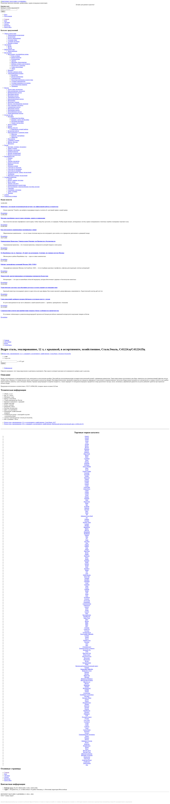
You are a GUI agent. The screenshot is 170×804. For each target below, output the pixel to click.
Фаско (87, 742)
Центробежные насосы (15, 111)
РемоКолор (86, 710)
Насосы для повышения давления (18, 103)
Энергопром (87, 763)
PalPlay (87, 546)
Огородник (86, 693)
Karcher (87, 521)
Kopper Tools (87, 522)
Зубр (86, 651)
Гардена (86, 631)
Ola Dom (86, 541)
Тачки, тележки (12, 191)
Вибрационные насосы (15, 92)
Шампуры (14, 137)
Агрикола (87, 597)
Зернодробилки (12, 51)
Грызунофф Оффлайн (86, 634)
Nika (86, 537)
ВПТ (86, 624)
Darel (86, 460)
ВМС (86, 623)
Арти (86, 608)
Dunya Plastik (87, 466)
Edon (86, 468)
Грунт (9, 159)
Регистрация (8, 16)
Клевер (87, 667)
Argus (87, 441)
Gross (86, 495)
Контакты (7, 25)
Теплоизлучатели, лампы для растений (19, 172)
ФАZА (87, 739)
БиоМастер (86, 616)
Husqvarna (87, 501)
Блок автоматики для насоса (16, 91)
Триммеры (14, 86)
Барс (86, 613)
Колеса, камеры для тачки (15, 180)
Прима (87, 704)
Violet (86, 588)
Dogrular (86, 463)
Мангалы (14, 134)
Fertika (87, 476)
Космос (87, 674)
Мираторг (87, 685)
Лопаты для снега (13, 183)
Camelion (87, 458)
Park (87, 548)
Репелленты (11, 139)
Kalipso (87, 519)
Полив (6, 145)
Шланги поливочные (14, 155)
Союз (86, 728)
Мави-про (87, 675)
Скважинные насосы (14, 107)
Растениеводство (9, 156)
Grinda (87, 493)
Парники (10, 164)
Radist (87, 559)
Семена (6, 194)
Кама (86, 664)
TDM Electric (87, 575)
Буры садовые (15, 56)
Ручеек (87, 718)
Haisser (87, 497)
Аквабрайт (86, 602)
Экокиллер (86, 757)
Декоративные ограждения (16, 35)
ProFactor (87, 556)
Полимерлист (87, 702)
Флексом (86, 744)
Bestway (86, 452)
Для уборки (7, 44)
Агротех (86, 599)
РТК (86, 715)
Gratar (87, 485)
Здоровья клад (87, 647)
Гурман (87, 635)
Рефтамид (87, 714)
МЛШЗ (87, 686)
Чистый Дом (87, 752)
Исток (87, 661)
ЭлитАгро (87, 758)
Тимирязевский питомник (87, 734)
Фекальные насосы (13, 108)
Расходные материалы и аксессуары (22, 80)
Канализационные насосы (16, 99)
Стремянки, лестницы (14, 190)
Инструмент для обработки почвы (18, 54)
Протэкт (86, 706)
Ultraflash (87, 581)
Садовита (87, 722)
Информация (8, 368)
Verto (86, 586)
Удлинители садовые (10, 196)
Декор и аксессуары (10, 33)
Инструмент (8, 52)
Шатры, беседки (13, 142)
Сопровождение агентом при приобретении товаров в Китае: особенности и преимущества (30, 310)
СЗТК (87, 725)
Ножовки (10, 70)
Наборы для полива (14, 150)
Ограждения (11, 36)
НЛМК (87, 690)
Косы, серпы (11, 182)
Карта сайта (7, 27)
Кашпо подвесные (13, 163)
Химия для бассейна (17, 123)
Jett (87, 514)
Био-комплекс (87, 615)
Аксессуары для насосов (15, 89)
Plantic (87, 554)
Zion (86, 596)
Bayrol (87, 447)
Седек (87, 723)
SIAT (86, 567)
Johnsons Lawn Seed (87, 516)
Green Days (86, 489)
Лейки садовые (12, 148)
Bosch (87, 455)
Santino (87, 564)
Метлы (10, 48)
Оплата (6, 24)
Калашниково (87, 663)
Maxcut (87, 530)
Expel (86, 470)
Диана (87, 637)
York (86, 592)
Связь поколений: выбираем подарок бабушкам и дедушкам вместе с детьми (25, 299)
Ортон (87, 699)
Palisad (87, 544)
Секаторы (11, 188)
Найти (3, 11)
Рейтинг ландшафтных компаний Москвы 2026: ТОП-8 (18, 264)
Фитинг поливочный (14, 153)
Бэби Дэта (87, 618)
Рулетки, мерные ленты (15, 72)
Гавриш (86, 627)
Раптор (87, 709)
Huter (86, 503)
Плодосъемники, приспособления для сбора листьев (23, 186)
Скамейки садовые (13, 140)
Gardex (87, 482)
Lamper (87, 524)
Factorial (86, 473)
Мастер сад (86, 682)
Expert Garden (87, 471)
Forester (87, 481)
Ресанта (86, 712)
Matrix (87, 529)
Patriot (87, 549)
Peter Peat (87, 551)
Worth (87, 591)
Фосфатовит (86, 745)
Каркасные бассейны (17, 118)
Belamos (86, 449)
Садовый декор (12, 40)
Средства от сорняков (14, 170)
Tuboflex (86, 580)
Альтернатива (87, 604)
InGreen (86, 509)
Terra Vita (87, 576)
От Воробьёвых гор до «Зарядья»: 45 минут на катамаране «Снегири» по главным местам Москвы (32, 253)
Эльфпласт (86, 761)
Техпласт (87, 731)
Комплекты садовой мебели (19, 129)
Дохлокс (86, 642)
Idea (87, 505)
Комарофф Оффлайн (87, 669)
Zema (86, 594)
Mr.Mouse (87, 533)
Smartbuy (87, 568)
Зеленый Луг (87, 650)
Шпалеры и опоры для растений (17, 175)
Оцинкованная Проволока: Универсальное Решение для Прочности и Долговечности (28, 241)
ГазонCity (87, 629)
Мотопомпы (11, 100)
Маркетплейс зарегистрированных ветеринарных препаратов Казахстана (24, 276)
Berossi (87, 450)
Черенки (10, 193)
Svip (87, 573)
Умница (86, 738)
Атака (87, 610)
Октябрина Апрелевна (87, 694)
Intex (86, 511)
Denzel (87, 462)
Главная (6, 19)
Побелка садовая (13, 166)
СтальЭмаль (8, 345)
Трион (87, 736)
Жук (87, 645)
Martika (87, 525)
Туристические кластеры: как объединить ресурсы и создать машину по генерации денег (29, 287)
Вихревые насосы (13, 96)
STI (87, 572)
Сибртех (86, 726)
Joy (87, 517)
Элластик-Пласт (87, 760)
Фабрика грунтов (87, 741)
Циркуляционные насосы (15, 113)
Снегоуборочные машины (19, 84)
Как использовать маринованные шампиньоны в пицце (19, 230)
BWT (86, 457)
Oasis (86, 540)
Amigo (87, 439)
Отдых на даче (8, 115)
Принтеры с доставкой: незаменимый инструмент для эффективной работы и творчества (29, 206)
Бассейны (11, 116)
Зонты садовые (12, 124)
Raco (86, 557)
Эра (87, 765)
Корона (87, 672)
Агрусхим (87, 600)
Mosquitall (87, 532)
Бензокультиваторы (17, 76)
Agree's (87, 436)
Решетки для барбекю (17, 135)
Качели (10, 126)
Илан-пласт (86, 655)
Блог (5, 21)
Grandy (87, 484)
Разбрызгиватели (13, 151)
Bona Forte (87, 454)
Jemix (86, 513)
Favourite (86, 474)
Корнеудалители (16, 57)
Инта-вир (87, 658)
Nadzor (87, 535)
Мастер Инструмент (87, 680)
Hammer (86, 498)
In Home (86, 506)
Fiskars (87, 479)
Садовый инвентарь (10, 177)
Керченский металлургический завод (87, 666)
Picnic (87, 552)
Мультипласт (87, 688)
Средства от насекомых (15, 169)
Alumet (87, 438)
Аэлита (87, 611)
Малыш (86, 677)
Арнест (87, 607)
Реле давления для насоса (15, 105)
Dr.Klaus (86, 465)
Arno (86, 442)
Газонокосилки (15, 78)
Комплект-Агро (87, 671)
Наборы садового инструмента (20, 64)
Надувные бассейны (17, 121)
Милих (87, 683)
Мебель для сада (13, 127)
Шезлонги (11, 143)
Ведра (9, 46)
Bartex (87, 446)
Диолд (87, 639)
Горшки (10, 158)
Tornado (86, 578)
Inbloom (86, 508)
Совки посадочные (17, 67)
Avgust (87, 444)
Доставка (7, 22)
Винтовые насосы (13, 94)
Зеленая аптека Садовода (86, 648)
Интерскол (87, 659)
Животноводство (9, 49)
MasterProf (87, 527)
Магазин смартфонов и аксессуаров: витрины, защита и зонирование (23, 218)
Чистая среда (87, 750)
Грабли (10, 178)
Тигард (87, 733)
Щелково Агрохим (86, 755)
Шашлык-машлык (86, 753)
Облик (87, 691)
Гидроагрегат (87, 632)
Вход (5, 14)
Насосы (6, 88)
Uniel (86, 583)
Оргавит (86, 696)
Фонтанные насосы (14, 110)
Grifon (87, 490)
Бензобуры (14, 75)
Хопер (87, 747)
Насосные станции (13, 102)
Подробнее (4, 213)
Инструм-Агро (86, 656)
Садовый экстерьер (13, 41)
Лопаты (13, 60)
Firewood (87, 477)
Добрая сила (86, 640)
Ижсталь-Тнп (87, 653)
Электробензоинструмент (15, 73)
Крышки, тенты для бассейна (20, 119)
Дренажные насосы (14, 97)
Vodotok (86, 589)
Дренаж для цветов (13, 161)
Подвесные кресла (13, 131)
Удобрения (11, 174)
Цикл (86, 749)
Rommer (86, 560)
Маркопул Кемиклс (87, 678)
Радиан (87, 707)
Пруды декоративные (14, 38)
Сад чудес (87, 720)
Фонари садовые (13, 43)
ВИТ (86, 619)
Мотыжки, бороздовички (19, 62)
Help (86, 500)
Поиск (87, 701)
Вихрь (87, 621)
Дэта (86, 643)
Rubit (86, 562)
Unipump (86, 584)
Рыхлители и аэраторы (18, 65)
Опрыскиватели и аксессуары (17, 185)
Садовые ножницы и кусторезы (21, 83)
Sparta (87, 570)
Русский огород (87, 717)
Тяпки (13, 68)
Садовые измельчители (18, 81)
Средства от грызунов (14, 167)
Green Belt (87, 487)
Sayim (87, 565)
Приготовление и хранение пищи (18, 132)
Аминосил (87, 605)
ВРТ (86, 626)
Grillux (87, 492)
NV (87, 538)
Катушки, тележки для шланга (17, 147)
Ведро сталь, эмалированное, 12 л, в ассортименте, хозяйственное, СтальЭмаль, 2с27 (30, 422)
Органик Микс (86, 698)
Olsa (87, 543)
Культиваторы (15, 59)
